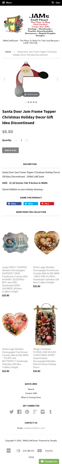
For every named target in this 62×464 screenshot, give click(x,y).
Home (8, 52)
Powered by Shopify (48, 441)
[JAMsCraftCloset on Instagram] (43, 413)
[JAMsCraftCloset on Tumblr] (50, 413)
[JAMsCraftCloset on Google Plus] (35, 413)
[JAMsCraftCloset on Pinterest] (27, 413)
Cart (57, 2)
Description (30, 164)
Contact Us (50, 461)
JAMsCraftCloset (30, 441)
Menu (9, 2)
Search (31, 389)
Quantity (6, 140)
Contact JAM (31, 393)
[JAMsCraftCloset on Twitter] (11, 413)
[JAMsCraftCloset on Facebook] (19, 413)
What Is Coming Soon (31, 397)
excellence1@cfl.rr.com (34, 428)
